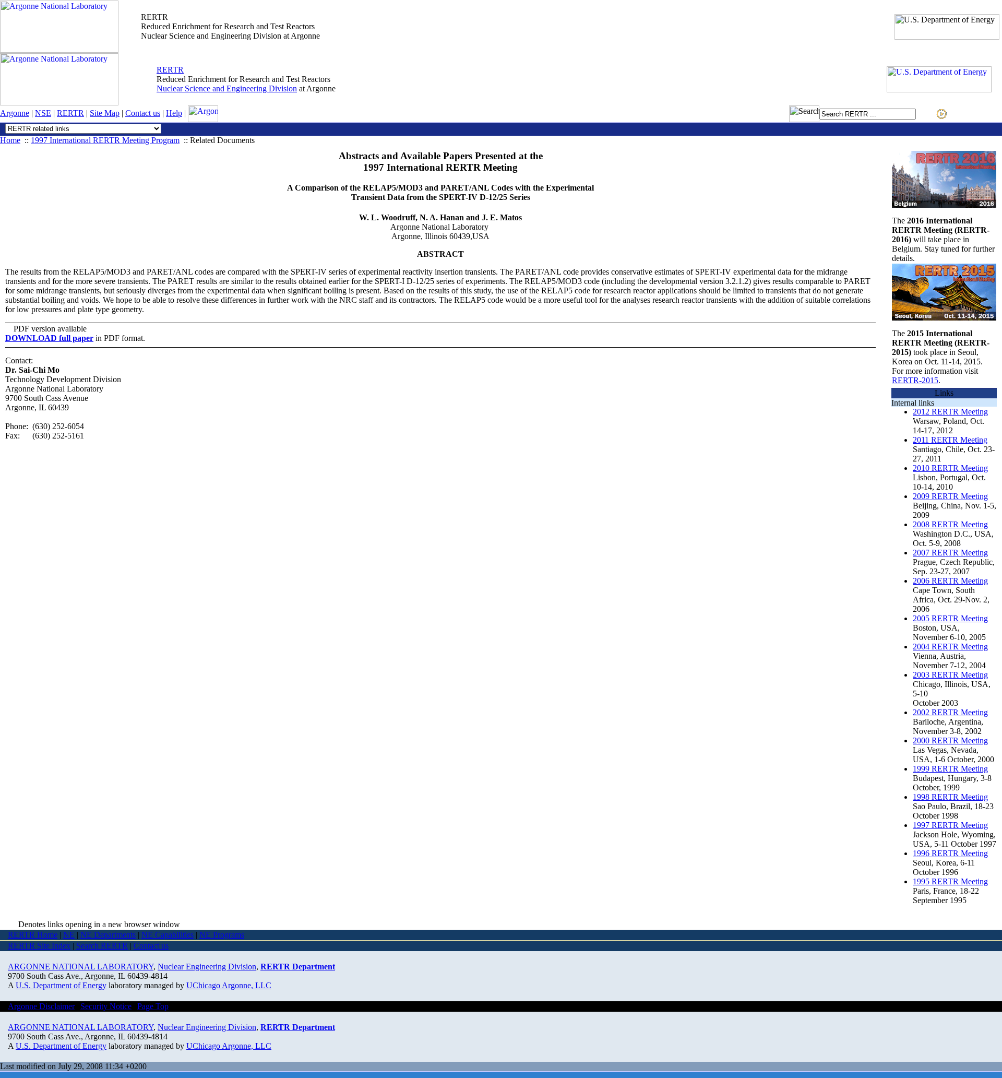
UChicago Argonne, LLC (228, 985)
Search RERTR (102, 945)
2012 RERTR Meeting (950, 411)
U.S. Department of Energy (61, 985)
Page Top (153, 1006)
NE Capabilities (167, 934)
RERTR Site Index (39, 945)
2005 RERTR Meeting (950, 618)
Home (10, 140)
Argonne (14, 113)
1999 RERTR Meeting (950, 768)
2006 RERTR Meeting (950, 580)
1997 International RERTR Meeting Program (105, 140)
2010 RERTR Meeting (950, 468)
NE (69, 934)
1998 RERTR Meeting (950, 796)
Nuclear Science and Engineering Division (227, 88)
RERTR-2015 (915, 380)
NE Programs (221, 934)
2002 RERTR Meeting (950, 712)
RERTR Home (32, 934)
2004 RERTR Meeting (950, 646)
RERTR (170, 69)
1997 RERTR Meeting (950, 825)
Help (174, 113)
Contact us (142, 113)
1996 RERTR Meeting (950, 853)
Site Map (105, 113)
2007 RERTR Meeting (950, 552)
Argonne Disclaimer (41, 1006)
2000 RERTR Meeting (950, 740)
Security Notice (106, 1006)
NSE (43, 113)
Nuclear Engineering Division (207, 966)
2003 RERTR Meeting (950, 674)
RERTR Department (297, 966)
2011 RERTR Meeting (950, 439)
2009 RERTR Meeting (950, 496)
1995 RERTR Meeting (950, 881)
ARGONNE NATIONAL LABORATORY (80, 966)
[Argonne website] (59, 49)
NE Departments (108, 934)
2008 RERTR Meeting (950, 524)
